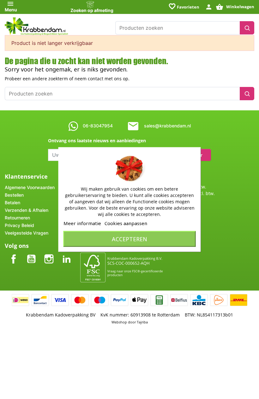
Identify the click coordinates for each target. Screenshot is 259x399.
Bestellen (14, 195)
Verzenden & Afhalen (26, 210)
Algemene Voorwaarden (30, 187)
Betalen (12, 202)
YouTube (31, 254)
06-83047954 (98, 125)
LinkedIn (66, 254)
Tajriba (142, 322)
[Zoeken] (247, 27)
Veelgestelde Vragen (26, 233)
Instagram (49, 254)
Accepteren (129, 239)
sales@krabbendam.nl (167, 125)
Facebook (13, 254)
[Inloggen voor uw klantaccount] (209, 6)
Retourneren (17, 217)
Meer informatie (82, 223)
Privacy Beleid (19, 225)
